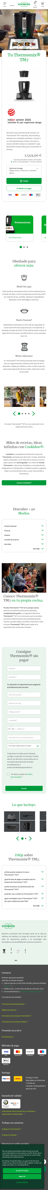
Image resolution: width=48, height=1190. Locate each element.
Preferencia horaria (14, 743)
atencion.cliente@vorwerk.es (31, 991)
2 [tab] (24, 247)
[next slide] (34, 413)
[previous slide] (14, 413)
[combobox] (11, 728)
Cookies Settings (22, 1182)
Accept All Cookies (22, 1171)
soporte (8, 986)
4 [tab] (28, 413)
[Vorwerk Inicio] (24, 4)
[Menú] (19, 1100)
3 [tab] (27, 247)
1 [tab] (21, 247)
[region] (22, 1166)
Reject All (22, 1176)
